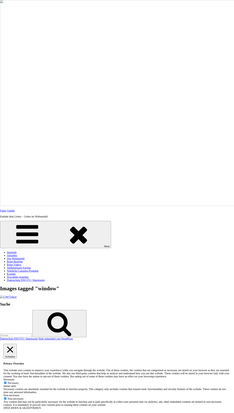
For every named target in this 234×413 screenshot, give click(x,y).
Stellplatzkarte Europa (19, 267)
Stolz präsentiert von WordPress (55, 338)
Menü (107, 246)
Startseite (12, 252)
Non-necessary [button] (11, 395)
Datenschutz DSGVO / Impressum (26, 280)
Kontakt (11, 273)
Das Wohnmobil (15, 258)
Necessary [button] (9, 379)
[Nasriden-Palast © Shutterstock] (8, 296)
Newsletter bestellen (18, 277)
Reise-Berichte (15, 261)
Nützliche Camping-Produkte (23, 270)
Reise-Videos (14, 264)
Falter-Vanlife (7, 210)
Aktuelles (12, 255)
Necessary (13, 382)
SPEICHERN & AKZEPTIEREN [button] (22, 407)
